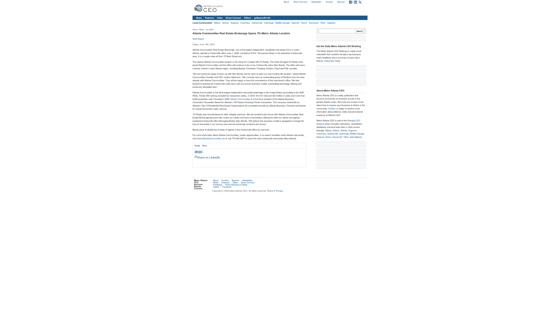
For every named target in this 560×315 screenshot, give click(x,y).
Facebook (226, 186)
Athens (225, 22)
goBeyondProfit (262, 17)
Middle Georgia (282, 22)
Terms (270, 190)
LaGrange (269, 22)
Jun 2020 (209, 29)
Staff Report (198, 38)
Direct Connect (300, 1)
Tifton (322, 22)
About (286, 1)
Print (204, 145)
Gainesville (257, 22)
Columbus (245, 22)
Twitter (216, 186)
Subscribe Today (332, 60)
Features (209, 17)
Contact (329, 1)
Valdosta (331, 22)
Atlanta (344, 130)
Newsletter (316, 1)
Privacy (279, 190)
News (199, 17)
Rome (304, 22)
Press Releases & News (236, 184)
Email (197, 145)
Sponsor (341, 1)
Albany (217, 22)
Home (194, 29)
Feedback (217, 184)
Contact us (333, 108)
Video (220, 17)
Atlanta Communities (240, 98)
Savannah (313, 22)
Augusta (235, 22)
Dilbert (247, 17)
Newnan (295, 22)
